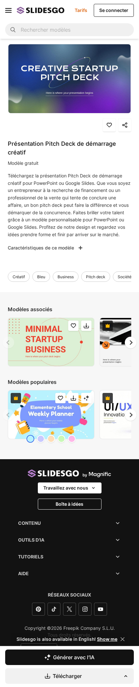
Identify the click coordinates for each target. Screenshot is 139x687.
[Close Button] (122, 639)
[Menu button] (8, 10)
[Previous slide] (8, 342)
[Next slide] (130, 342)
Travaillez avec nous (65, 488)
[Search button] (13, 29)
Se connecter (113, 10)
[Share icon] (124, 125)
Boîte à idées (69, 504)
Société (125, 276)
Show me (107, 639)
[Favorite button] (109, 125)
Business (66, 276)
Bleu (41, 276)
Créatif (19, 276)
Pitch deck (95, 276)
